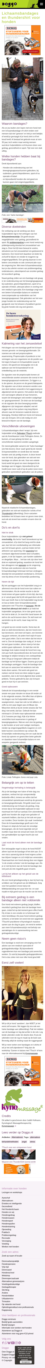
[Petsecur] (23, 324)
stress (32, 1142)
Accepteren (26, 1362)
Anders (5, 1293)
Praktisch (6, 1232)
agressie (22, 565)
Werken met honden (10, 1247)
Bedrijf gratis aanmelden (12, 1322)
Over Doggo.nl (8, 1352)
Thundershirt (7, 513)
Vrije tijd (5, 1267)
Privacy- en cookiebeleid (12, 1357)
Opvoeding (6, 1229)
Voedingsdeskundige (11, 1284)
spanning (30, 551)
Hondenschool (8, 1273)
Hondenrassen (8, 1218)
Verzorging (6, 1241)
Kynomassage (31, 1053)
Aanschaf (6, 1198)
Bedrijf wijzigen (8, 1325)
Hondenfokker (8, 1296)
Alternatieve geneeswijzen (13, 1281)
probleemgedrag (17, 242)
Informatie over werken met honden (17, 1328)
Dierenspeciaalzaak (10, 1278)
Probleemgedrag (9, 1235)
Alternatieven (17, 1137)
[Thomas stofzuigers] (23, 40)
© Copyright (7, 1360)
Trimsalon (6, 1301)
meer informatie (26, 1358)
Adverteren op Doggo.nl (12, 1331)
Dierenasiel (7, 1270)
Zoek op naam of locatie (12, 1256)
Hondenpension (8, 1264)
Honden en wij (8, 1212)
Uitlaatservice (7, 1299)
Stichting (5, 1290)
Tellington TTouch (24, 433)
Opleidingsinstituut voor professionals (18, 1307)
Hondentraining (8, 1227)
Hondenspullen (8, 1224)
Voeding (5, 1244)
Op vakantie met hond (11, 1304)
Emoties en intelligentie (12, 1204)
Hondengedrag (8, 1215)
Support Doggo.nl (9, 1355)
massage (30, 606)
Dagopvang (7, 1310)
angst (24, 1142)
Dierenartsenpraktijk (10, 1261)
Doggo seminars (9, 1319)
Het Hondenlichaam (10, 1209)
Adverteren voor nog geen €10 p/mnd (17, 1334)
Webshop (6, 1276)
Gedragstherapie (9, 1287)
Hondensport (7, 1221)
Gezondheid (7, 1206)
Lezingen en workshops (12, 1192)
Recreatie (6, 1238)
